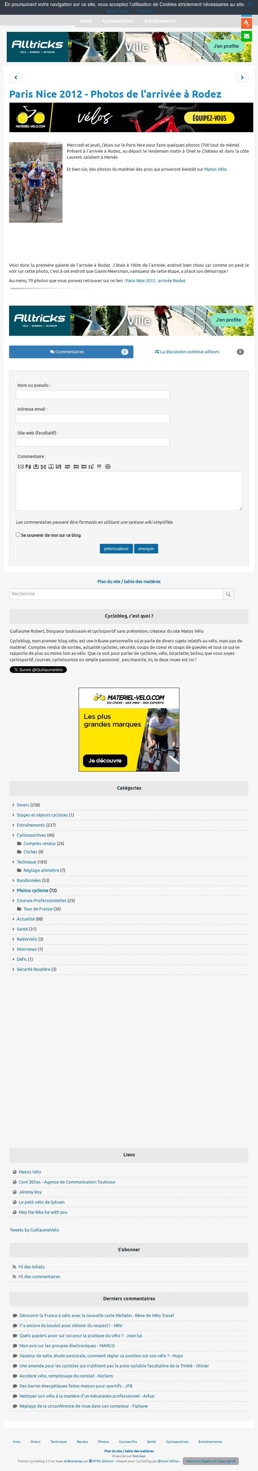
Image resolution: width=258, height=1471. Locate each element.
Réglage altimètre (41, 870)
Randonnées (29, 880)
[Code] (58, 467)
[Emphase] (28, 467)
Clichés (30, 852)
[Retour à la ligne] (67, 467)
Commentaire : (31, 456)
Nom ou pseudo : (34, 385)
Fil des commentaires (39, 1276)
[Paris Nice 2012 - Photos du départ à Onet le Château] (242, 78)
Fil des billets (31, 1267)
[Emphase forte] (20, 467)
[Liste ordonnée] (84, 467)
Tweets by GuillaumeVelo (34, 1230)
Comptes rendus (40, 843)
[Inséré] (36, 467)
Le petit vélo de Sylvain (41, 1202)
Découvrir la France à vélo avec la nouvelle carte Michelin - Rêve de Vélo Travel (96, 1315)
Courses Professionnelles (42, 900)
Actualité (26, 919)
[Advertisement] (131, 242)
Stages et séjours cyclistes (42, 815)
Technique (26, 862)
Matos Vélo (215, 169)
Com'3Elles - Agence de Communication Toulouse (67, 1182)
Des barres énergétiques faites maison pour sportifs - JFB (75, 1386)
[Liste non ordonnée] (76, 467)
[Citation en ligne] (51, 467)
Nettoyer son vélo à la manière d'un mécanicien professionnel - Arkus (87, 1396)
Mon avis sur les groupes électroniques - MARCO (67, 1346)
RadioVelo (27, 939)
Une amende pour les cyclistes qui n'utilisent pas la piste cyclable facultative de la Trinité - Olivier (114, 1366)
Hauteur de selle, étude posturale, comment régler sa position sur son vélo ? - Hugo (101, 1356)
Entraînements (31, 825)
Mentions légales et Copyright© (210, 1461)
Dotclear (139, 1456)
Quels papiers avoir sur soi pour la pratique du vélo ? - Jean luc (80, 1335)
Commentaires (90, 352)
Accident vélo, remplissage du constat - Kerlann (66, 1376)
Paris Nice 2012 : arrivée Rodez (155, 280)
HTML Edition (103, 1461)
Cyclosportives (31, 835)
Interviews (27, 949)
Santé (22, 929)
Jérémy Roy (30, 1192)
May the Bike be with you (43, 1212)
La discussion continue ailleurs (200, 352)
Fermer (145, 10)
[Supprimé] (43, 467)
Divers (23, 805)
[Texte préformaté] (91, 467)
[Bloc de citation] (99, 467)
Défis (22, 959)
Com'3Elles (170, 1461)
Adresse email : (32, 409)
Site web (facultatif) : (37, 433)
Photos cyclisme (32, 890)
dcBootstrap (73, 1461)
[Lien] (107, 467)
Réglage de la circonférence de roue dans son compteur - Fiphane (83, 1406)
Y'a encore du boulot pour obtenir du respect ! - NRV (71, 1325)
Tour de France (38, 909)
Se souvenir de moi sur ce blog (51, 535)
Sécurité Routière (33, 969)
